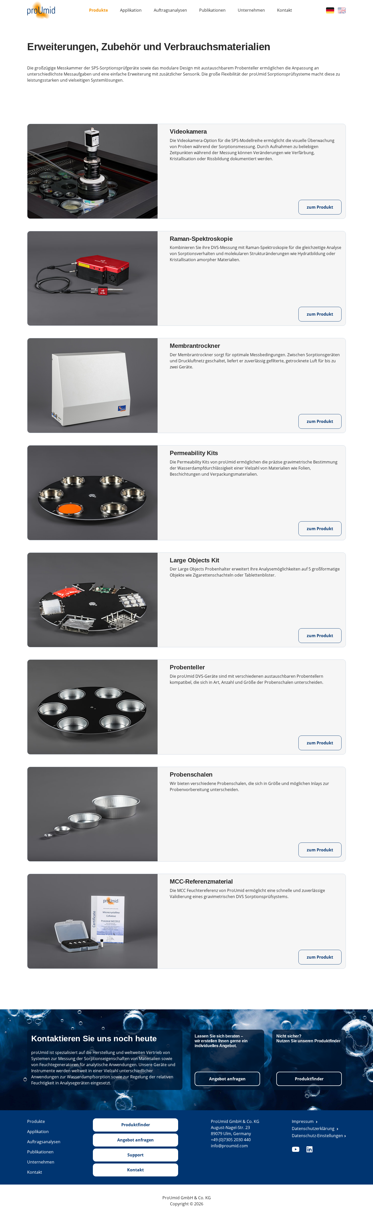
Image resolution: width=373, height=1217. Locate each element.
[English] (342, 10)
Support (135, 1155)
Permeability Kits (194, 453)
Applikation (131, 10)
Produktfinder (309, 1079)
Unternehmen (251, 10)
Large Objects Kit (194, 560)
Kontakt (284, 10)
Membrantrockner (195, 345)
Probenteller (187, 667)
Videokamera (188, 131)
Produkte (98, 10)
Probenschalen (191, 774)
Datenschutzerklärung (313, 1128)
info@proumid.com (229, 1146)
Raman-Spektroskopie (201, 238)
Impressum (303, 1121)
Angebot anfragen (227, 1079)
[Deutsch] (330, 10)
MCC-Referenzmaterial (201, 881)
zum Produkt (320, 207)
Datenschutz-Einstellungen (317, 1135)
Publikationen (212, 10)
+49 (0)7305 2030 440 (231, 1139)
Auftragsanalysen (170, 10)
